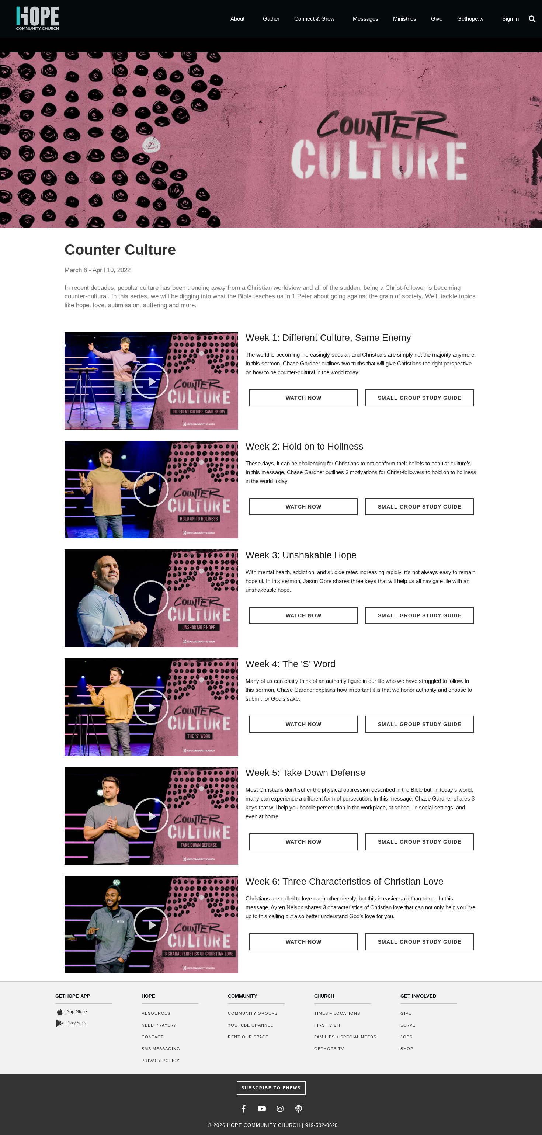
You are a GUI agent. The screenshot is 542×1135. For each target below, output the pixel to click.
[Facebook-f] (243, 1108)
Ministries (404, 18)
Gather (271, 18)
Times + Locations (337, 1013)
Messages (365, 18)
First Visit (327, 1025)
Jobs (406, 1037)
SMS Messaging (161, 1049)
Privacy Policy (161, 1060)
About (237, 18)
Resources (156, 1013)
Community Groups (253, 1013)
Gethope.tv (470, 18)
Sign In (510, 18)
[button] (532, 19)
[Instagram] (280, 1108)
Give (436, 18)
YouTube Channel (250, 1025)
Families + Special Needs (345, 1037)
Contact (153, 1037)
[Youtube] (261, 1108)
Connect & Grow (314, 18)
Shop (406, 1049)
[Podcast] (298, 1108)
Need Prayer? (159, 1025)
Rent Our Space (248, 1037)
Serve (408, 1025)
